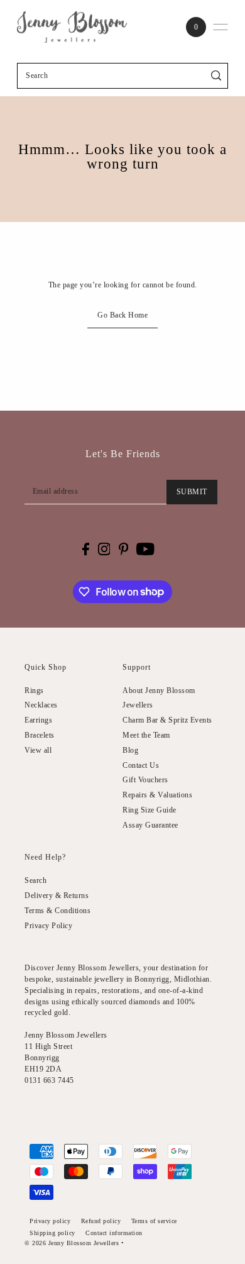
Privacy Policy (48, 925)
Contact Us (140, 765)
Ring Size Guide (149, 810)
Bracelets (39, 735)
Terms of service (154, 1220)
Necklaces (41, 705)
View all (38, 750)
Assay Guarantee (150, 825)
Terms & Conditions (57, 910)
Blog (130, 750)
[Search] (216, 76)
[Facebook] (85, 549)
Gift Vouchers (145, 779)
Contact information (114, 1232)
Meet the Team (146, 735)
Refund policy (101, 1220)
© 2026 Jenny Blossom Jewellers (71, 1242)
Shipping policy (52, 1232)
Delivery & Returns (56, 895)
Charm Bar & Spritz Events (167, 720)
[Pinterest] (124, 549)
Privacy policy (50, 1220)
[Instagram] (104, 549)
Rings (34, 690)
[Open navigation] (220, 27)
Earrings (38, 720)
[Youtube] (145, 549)
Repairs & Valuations (157, 794)
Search (35, 880)
